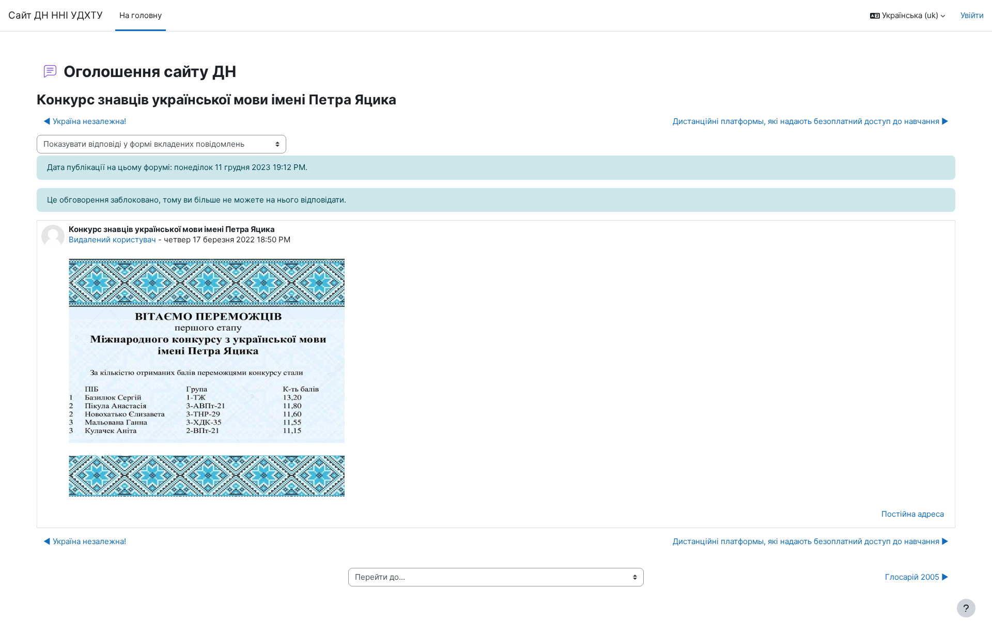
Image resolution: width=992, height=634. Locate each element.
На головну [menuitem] (140, 15)
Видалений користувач (112, 239)
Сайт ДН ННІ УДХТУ (55, 15)
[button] (907, 15)
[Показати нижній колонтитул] (966, 608)
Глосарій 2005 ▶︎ (917, 577)
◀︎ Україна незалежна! (84, 121)
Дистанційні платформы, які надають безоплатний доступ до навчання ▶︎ (811, 121)
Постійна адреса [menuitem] (912, 514)
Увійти (972, 15)
